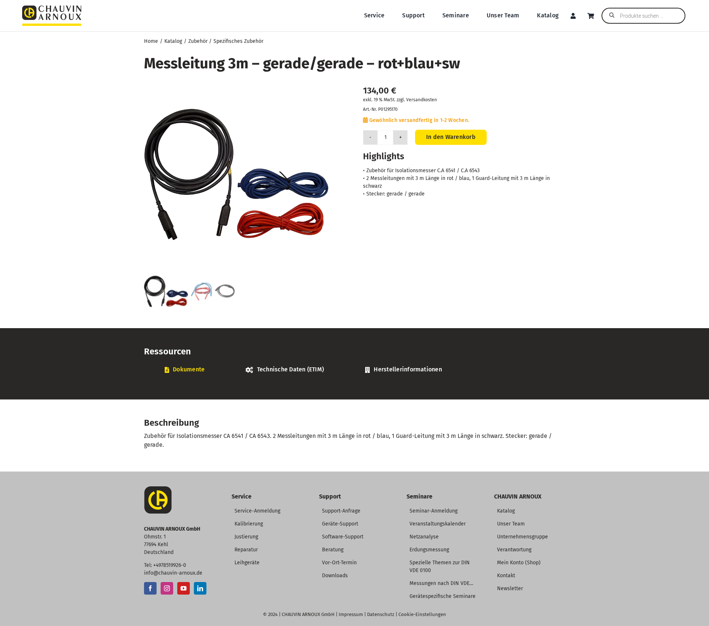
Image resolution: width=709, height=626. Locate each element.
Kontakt (506, 575)
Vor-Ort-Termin (339, 562)
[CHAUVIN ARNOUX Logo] (51, 8)
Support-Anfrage (341, 511)
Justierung (246, 537)
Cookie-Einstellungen (422, 614)
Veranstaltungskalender (438, 524)
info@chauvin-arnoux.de (173, 573)
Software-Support (342, 537)
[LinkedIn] (200, 588)
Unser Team (511, 524)
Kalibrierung (248, 524)
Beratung (332, 550)
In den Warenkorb (451, 136)
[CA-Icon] (158, 489)
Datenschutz (380, 614)
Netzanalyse (424, 537)
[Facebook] (150, 588)
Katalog (506, 511)
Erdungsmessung (429, 550)
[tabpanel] (354, 382)
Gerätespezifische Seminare (443, 596)
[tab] (184, 369)
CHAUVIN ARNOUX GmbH (308, 614)
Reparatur (246, 550)
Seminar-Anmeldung (434, 511)
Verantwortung (514, 550)
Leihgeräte (247, 562)
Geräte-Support (340, 524)
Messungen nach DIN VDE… (441, 583)
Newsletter (510, 588)
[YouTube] (183, 588)
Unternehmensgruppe (522, 537)
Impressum (351, 614)
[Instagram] (167, 588)
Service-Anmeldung (257, 511)
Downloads (335, 575)
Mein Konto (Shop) (519, 562)
